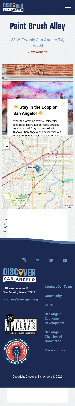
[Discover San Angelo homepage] (19, 281)
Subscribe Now (32, 163)
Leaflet (69, 207)
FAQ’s (49, 305)
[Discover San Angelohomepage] (13, 7)
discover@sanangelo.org (20, 299)
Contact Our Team (58, 286)
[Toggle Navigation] (68, 7)
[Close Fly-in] (62, 104)
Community (53, 296)
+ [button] (7, 141)
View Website (37, 52)
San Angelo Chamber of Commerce (53, 336)
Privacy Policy (55, 350)
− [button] (7, 146)
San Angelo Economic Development (54, 318)
